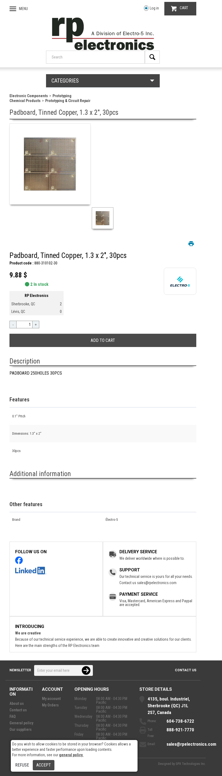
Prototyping (62, 96)
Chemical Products (25, 101)
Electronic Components (28, 96)
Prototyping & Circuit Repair (67, 101)
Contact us (185, 670)
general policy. (71, 755)
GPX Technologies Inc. (191, 764)
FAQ (12, 716)
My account (51, 698)
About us (16, 703)
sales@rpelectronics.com (157, 583)
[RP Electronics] (103, 49)
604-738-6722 (180, 721)
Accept (43, 765)
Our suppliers (20, 729)
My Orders (50, 705)
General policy (21, 723)
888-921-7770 (180, 729)
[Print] (191, 243)
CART (184, 8)
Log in (154, 8)
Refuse (22, 765)
